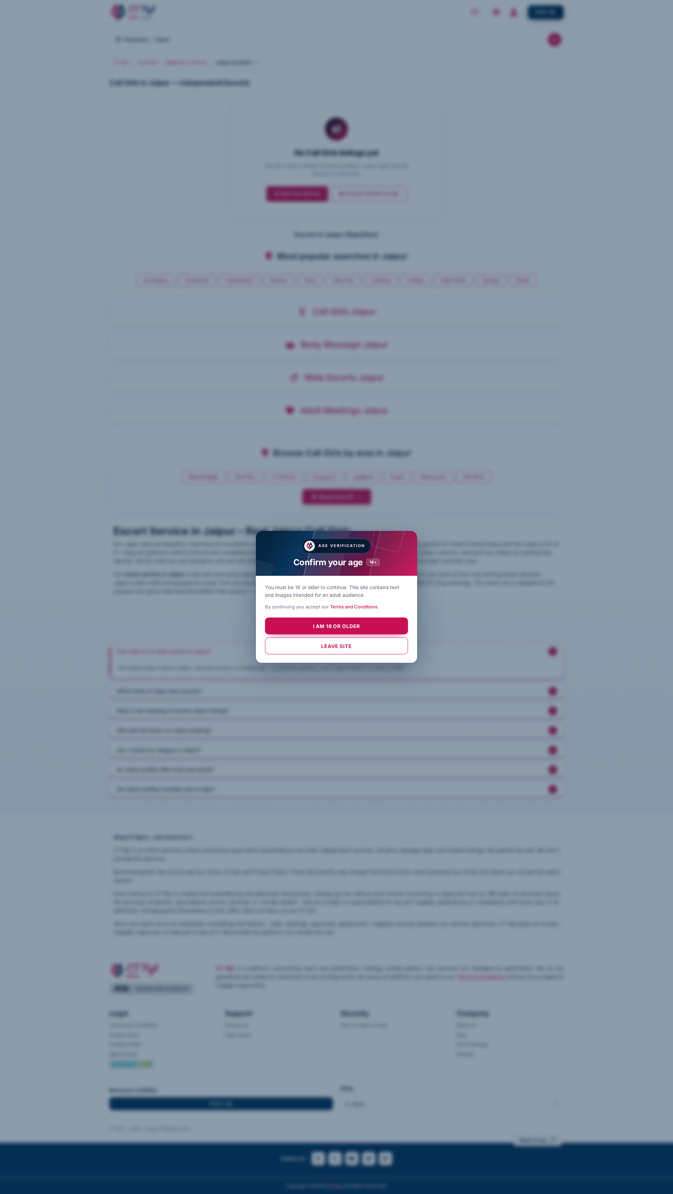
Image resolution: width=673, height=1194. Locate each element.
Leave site (336, 646)
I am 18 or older (336, 626)
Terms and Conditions (354, 607)
